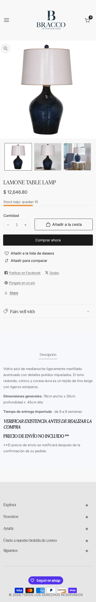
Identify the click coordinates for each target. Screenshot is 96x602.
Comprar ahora (48, 240)
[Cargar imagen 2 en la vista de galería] (48, 157)
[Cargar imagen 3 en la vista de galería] (77, 157)
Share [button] (14, 293)
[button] (48, 311)
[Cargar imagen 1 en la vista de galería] (18, 157)
